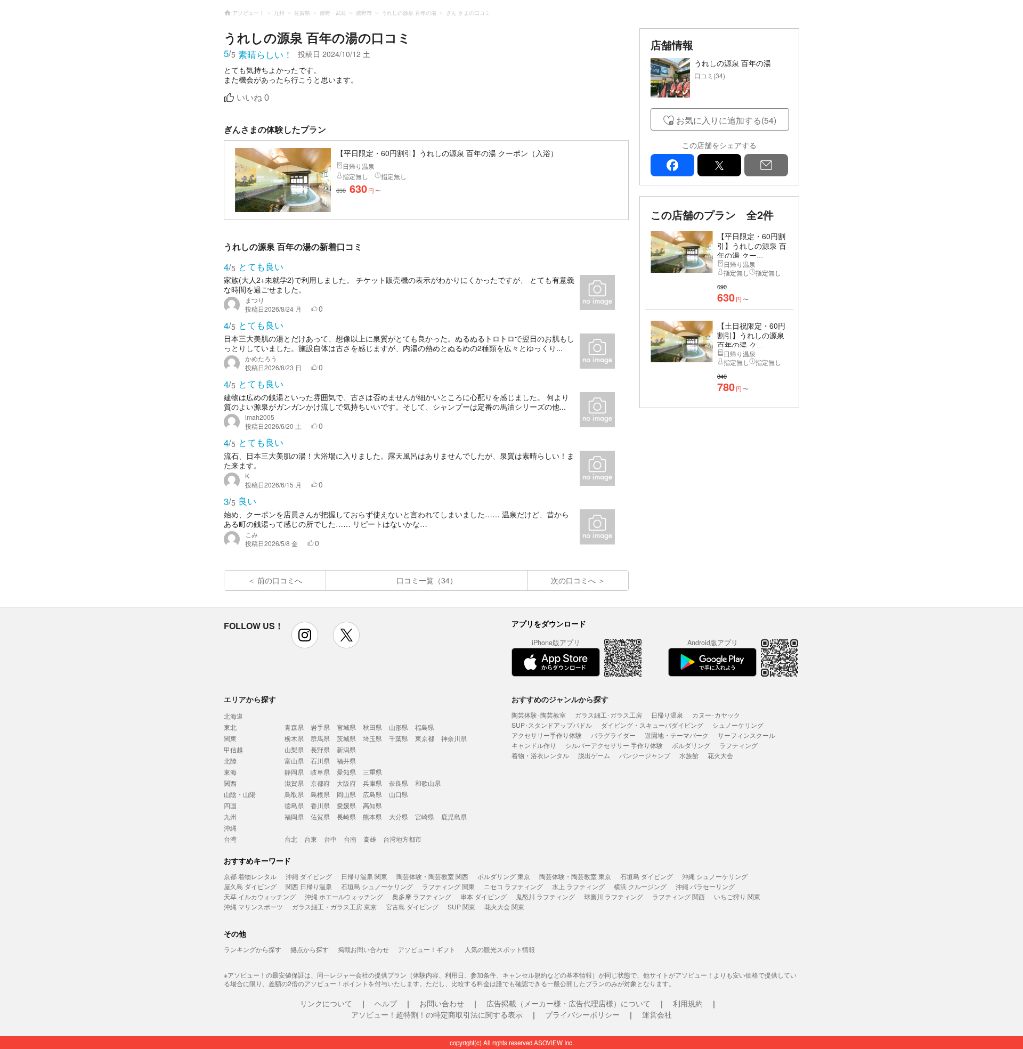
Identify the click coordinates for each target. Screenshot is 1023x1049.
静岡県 (294, 771)
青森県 (294, 726)
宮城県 (346, 726)
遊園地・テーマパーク (677, 734)
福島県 (424, 726)
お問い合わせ (441, 1003)
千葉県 (398, 738)
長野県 (320, 749)
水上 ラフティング (578, 886)
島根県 (320, 794)
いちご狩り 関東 (737, 896)
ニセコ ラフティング (513, 886)
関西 (230, 782)
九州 (230, 816)
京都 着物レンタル (250, 876)
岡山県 (346, 794)
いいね (253, 97)
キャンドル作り (534, 745)
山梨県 (294, 749)
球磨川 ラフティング (613, 896)
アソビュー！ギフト (427, 949)
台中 (330, 838)
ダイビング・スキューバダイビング (652, 724)
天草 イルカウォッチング (260, 896)
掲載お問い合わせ (363, 949)
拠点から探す (309, 949)
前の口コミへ (279, 580)
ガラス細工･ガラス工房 (608, 714)
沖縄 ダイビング (309, 876)
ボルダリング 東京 (503, 876)
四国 (230, 805)
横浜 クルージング (640, 886)
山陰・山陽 (240, 794)
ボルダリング (691, 745)
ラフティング (738, 745)
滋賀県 (294, 782)
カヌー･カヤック (716, 714)
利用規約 (688, 1003)
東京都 (424, 738)
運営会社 (657, 1014)
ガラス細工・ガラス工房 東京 (334, 906)
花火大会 (720, 755)
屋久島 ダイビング (250, 886)
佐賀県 (320, 816)
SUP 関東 (461, 906)
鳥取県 (294, 794)
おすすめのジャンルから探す (560, 699)
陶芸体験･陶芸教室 (539, 714)
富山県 (294, 760)
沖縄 (230, 827)
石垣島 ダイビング (646, 876)
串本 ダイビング (483, 896)
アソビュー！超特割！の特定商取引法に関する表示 (437, 1014)
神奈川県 (454, 738)
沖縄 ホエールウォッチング (344, 896)
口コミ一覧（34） (426, 580)
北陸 (230, 760)
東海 (230, 771)
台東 (310, 838)
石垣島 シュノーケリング (377, 886)
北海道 (233, 715)
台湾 (230, 838)
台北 (291, 838)
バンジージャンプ (644, 755)
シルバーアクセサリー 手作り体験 (614, 745)
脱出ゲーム (594, 755)
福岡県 (294, 816)
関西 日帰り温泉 (309, 886)
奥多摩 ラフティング (421, 896)
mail (766, 165)
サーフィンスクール (746, 734)
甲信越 (233, 749)
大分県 (398, 816)
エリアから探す (250, 699)
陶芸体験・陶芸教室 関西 (432, 876)
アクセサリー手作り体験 (547, 734)
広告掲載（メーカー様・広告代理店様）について (568, 1003)
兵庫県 (372, 782)
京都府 (320, 782)
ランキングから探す (252, 949)
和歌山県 (428, 782)
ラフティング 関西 (678, 896)
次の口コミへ (573, 580)
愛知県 (346, 771)
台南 (350, 838)
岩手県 (320, 726)
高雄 (369, 838)
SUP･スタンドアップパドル (552, 724)
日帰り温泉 (667, 714)
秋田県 (372, 726)
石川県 (320, 760)
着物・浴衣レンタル (540, 755)
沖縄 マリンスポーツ (253, 906)
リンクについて (326, 1003)
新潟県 (346, 749)
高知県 (372, 805)
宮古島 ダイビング (412, 906)
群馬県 (320, 738)
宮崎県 (424, 816)
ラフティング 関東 (448, 886)
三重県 (372, 771)
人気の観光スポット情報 (500, 949)
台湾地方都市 (402, 838)
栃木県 (294, 738)
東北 (230, 726)
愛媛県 (346, 805)
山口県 (398, 794)
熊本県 (372, 816)
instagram (304, 635)
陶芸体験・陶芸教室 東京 (575, 876)
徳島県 (294, 805)
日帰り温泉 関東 (364, 876)
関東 (230, 738)
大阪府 (346, 782)
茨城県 (346, 738)
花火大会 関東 (504, 906)
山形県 (398, 726)
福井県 (346, 760)
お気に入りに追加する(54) (726, 120)
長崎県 (346, 816)
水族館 (689, 755)
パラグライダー (613, 734)
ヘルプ (386, 1003)
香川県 (320, 805)
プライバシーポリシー (582, 1014)
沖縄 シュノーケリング (715, 876)
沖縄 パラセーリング (705, 886)
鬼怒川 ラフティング (545, 896)
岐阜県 (320, 771)
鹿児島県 (454, 816)
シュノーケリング (738, 724)
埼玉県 (372, 738)
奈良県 (398, 782)
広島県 (372, 794)
